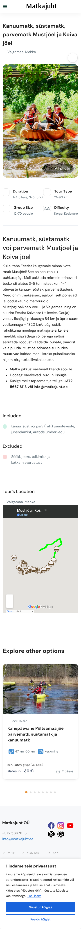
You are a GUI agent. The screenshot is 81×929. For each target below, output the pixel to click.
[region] (40, 894)
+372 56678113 (14, 833)
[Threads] (60, 834)
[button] (26, 792)
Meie (11, 853)
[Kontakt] (23, 852)
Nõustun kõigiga (40, 907)
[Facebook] (51, 825)
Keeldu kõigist (40, 919)
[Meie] (4, 852)
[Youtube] (70, 825)
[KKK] (49, 852)
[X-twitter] (51, 834)
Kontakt (34, 853)
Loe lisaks (34, 896)
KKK (56, 853)
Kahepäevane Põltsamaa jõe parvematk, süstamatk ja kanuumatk (35, 734)
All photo (62, 168)
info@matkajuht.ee (17, 839)
